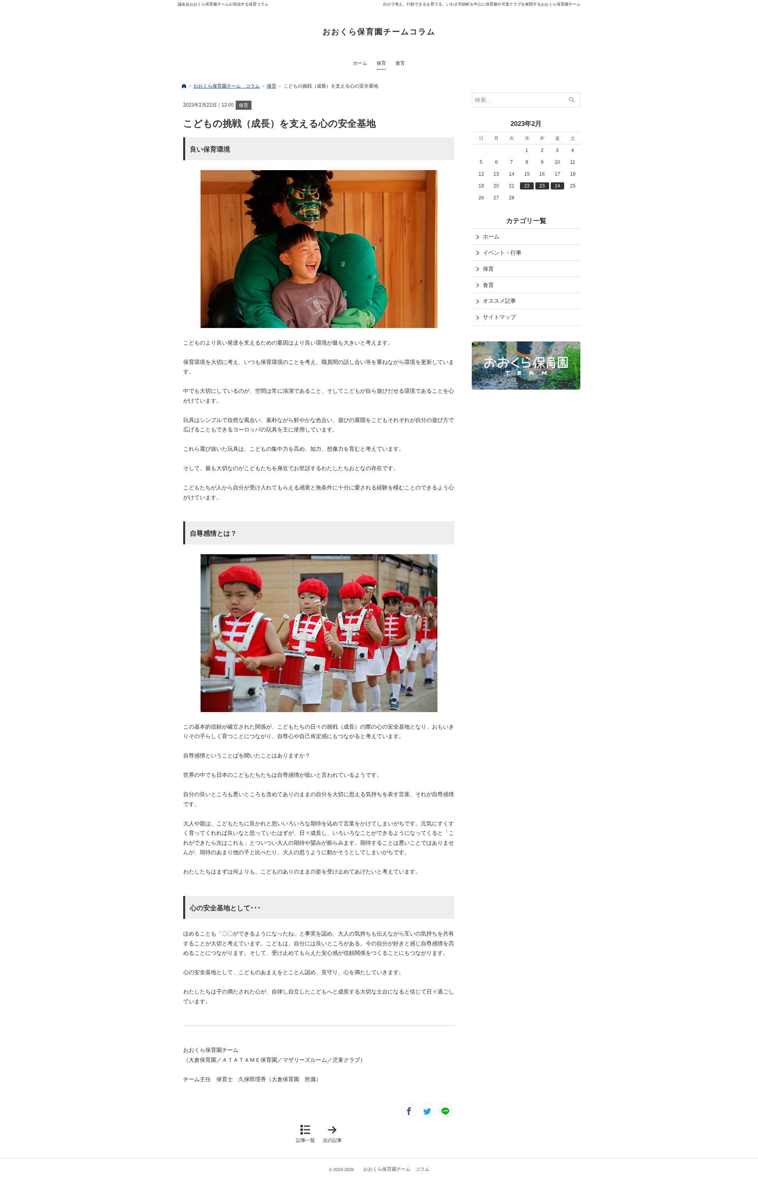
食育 (488, 285)
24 (557, 186)
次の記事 (334, 1134)
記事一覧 (305, 1140)
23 (542, 186)
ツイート (427, 1111)
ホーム (491, 236)
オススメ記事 (499, 301)
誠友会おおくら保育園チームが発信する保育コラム (223, 4)
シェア (409, 1111)
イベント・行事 (502, 252)
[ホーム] (184, 86)
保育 (243, 105)
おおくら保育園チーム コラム (396, 1169)
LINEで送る (445, 1111)
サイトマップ (499, 317)
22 (527, 186)
